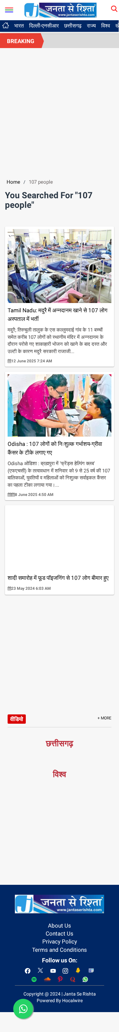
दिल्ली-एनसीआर (44, 26)
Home (13, 182)
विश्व (105, 26)
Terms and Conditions (59, 949)
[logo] (60, 9)
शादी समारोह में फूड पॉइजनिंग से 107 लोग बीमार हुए (58, 578)
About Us (59, 925)
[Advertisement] (59, 111)
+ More (104, 718)
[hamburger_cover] (9, 8)
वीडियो (16, 719)
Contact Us (59, 933)
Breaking (20, 41)
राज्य (91, 26)
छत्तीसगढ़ (73, 26)
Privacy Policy (59, 941)
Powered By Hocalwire (60, 1000)
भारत (19, 26)
